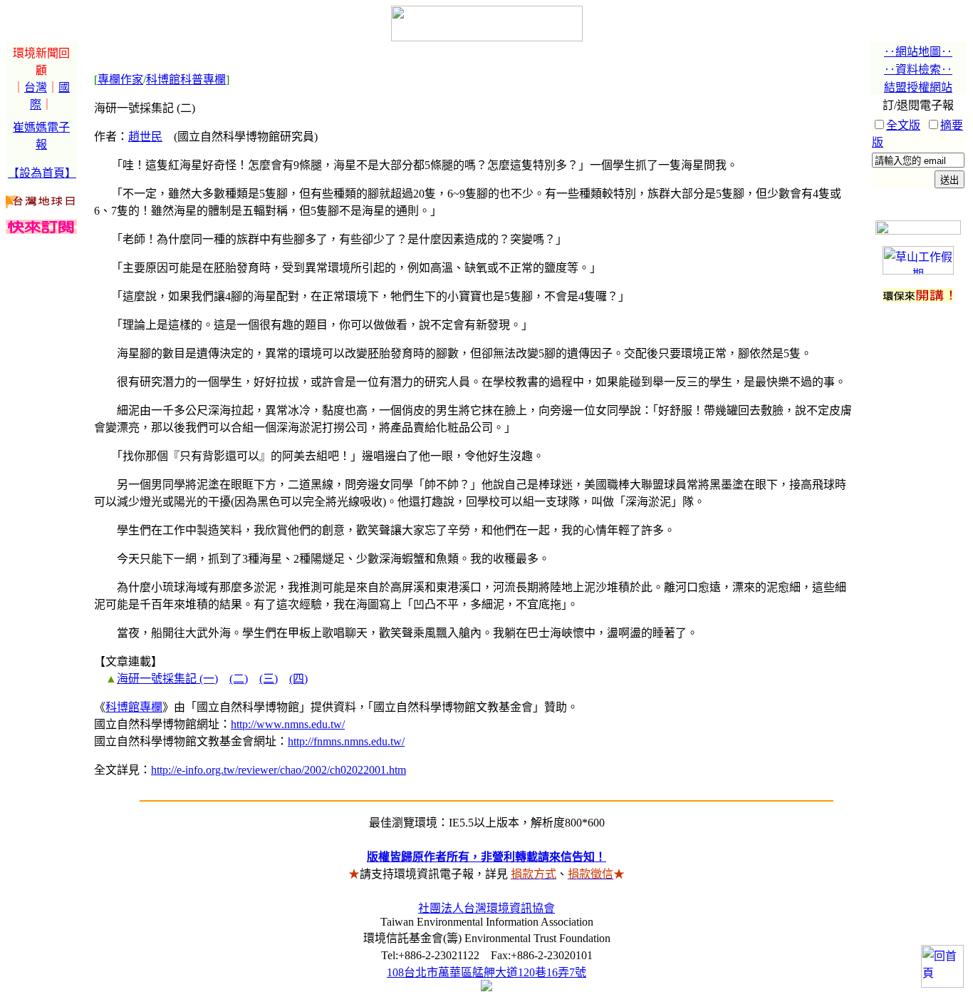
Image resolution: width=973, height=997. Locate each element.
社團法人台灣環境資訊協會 (486, 908)
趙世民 (145, 137)
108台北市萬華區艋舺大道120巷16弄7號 (486, 972)
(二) (238, 679)
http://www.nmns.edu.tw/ (288, 724)
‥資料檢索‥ (918, 69)
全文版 (903, 125)
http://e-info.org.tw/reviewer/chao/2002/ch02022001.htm (278, 770)
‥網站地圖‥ (918, 52)
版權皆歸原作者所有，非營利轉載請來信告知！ (486, 857)
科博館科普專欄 (186, 79)
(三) (268, 679)
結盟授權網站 (918, 87)
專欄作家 (120, 79)
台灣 (35, 87)
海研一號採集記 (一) (167, 679)
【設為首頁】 (42, 173)
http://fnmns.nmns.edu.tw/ (346, 741)
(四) (298, 679)
